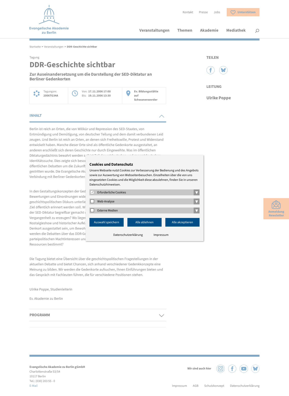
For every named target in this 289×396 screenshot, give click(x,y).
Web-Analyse (105, 201)
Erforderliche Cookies (111, 192)
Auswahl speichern (106, 222)
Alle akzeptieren (182, 222)
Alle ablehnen (144, 222)
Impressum (161, 235)
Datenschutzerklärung (128, 235)
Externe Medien (107, 210)
